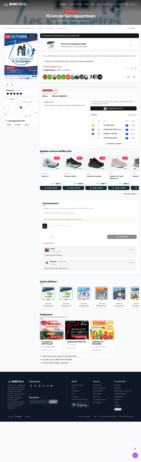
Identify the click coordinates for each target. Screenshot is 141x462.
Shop (93, 4)
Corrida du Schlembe (97, 343)
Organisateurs (107, 4)
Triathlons (75, 391)
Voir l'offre (52, 188)
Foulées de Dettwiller (47, 343)
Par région (97, 402)
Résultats (79, 4)
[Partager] (134, 76)
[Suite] (134, 169)
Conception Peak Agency (108, 416)
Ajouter (132, 28)
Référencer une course (123, 391)
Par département (99, 399)
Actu (98, 4)
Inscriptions (119, 397)
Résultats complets (114, 144)
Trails (74, 388)
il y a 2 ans (131, 249)
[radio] (7, 93)
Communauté (118, 4)
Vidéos (86, 4)
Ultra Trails (97, 394)
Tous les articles (129, 194)
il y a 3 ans (131, 262)
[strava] (43, 386)
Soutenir (117, 409)
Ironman (96, 397)
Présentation (48, 102)
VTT (73, 394)
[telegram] (48, 386)
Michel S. (53, 262)
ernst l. (52, 249)
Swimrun (75, 397)
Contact (117, 385)
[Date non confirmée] (67, 345)
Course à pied (9, 28)
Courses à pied (77, 385)
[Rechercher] (135, 448)
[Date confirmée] (42, 347)
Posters (117, 399)
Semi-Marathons (99, 388)
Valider (53, 402)
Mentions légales (84, 416)
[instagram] (39, 386)
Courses (63, 4)
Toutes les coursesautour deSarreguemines (59, 356)
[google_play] (52, 386)
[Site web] (6, 84)
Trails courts (97, 391)
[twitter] (35, 386)
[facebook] (12, 84)
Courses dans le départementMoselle (57, 359)
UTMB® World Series (80, 399)
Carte (72, 4)
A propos (117, 388)
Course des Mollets (76, 342)
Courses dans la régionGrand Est (55, 363)
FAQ (95, 416)
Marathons (97, 385)
